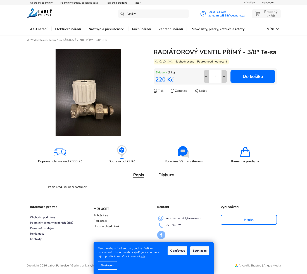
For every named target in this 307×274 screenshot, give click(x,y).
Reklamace (37, 234)
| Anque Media (271, 266)
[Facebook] (161, 235)
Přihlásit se (101, 215)
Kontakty (36, 239)
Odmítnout (177, 251)
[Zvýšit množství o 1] (224, 76)
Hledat (248, 220)
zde (143, 256)
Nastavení (107, 265)
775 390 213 (175, 225)
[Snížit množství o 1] (206, 76)
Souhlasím (200, 251)
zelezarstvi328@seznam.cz (183, 218)
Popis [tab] (138, 175)
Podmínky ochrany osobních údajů (79, 2)
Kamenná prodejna (116, 2)
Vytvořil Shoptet (250, 266)
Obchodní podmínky (41, 2)
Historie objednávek (106, 226)
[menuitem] (39, 29)
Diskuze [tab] (166, 175)
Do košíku (253, 76)
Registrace (267, 2)
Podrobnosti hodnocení (212, 62)
